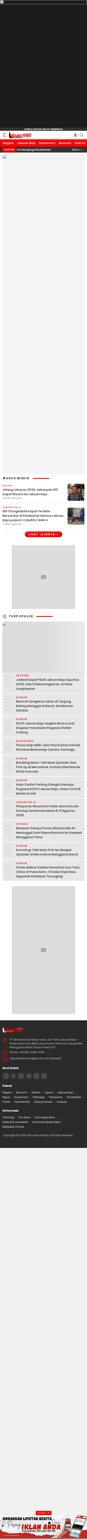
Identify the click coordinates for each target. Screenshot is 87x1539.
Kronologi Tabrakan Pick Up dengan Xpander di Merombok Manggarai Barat (47, 852)
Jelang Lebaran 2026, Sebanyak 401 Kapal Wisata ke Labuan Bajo (30, 492)
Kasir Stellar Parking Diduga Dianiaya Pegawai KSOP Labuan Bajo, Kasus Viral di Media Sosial (48, 789)
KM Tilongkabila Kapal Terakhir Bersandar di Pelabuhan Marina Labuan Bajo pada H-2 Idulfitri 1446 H (33, 515)
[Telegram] (28, 1076)
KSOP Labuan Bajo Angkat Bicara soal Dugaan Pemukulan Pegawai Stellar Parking (45, 727)
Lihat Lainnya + (44, 534)
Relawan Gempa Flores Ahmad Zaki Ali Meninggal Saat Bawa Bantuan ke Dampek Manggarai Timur (49, 832)
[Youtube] (44, 1076)
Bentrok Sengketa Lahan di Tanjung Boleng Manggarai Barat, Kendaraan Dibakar (44, 706)
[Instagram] (36, 1076)
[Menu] (4, 135)
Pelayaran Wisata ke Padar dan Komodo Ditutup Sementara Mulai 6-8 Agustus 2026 (47, 810)
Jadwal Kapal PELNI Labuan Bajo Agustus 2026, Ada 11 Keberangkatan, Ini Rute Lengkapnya (47, 684)
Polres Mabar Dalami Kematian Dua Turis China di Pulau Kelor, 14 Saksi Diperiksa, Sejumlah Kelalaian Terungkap (48, 871)
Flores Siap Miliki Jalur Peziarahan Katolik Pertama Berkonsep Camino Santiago (48, 747)
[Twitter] (13, 1076)
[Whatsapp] (21, 1076)
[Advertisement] (43, 1343)
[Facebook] (6, 1076)
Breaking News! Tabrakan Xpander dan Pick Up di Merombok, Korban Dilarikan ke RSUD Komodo (48, 767)
